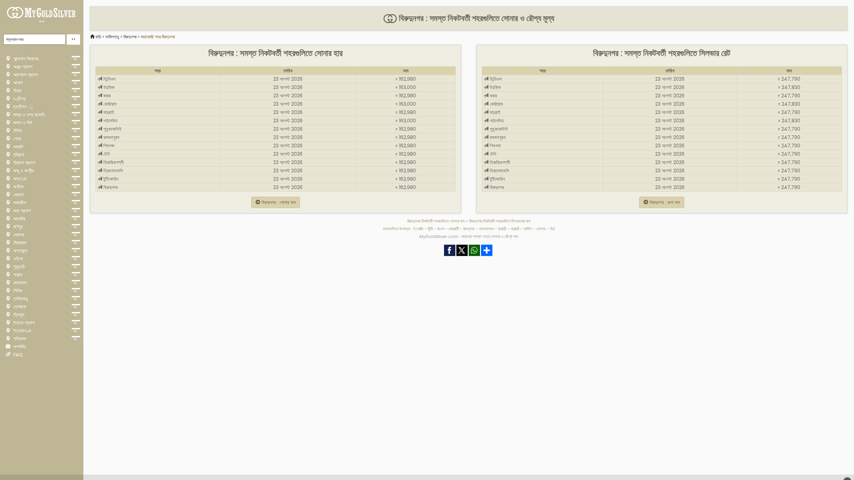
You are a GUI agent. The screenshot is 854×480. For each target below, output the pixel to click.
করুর (106, 95)
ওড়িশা (17, 258)
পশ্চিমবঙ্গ (19, 338)
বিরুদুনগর (129, 37)
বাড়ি (98, 37)
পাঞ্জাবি (514, 229)
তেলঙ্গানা (19, 306)
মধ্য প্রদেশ (21, 210)
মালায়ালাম (486, 229)
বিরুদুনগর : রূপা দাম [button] (664, 202)
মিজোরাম (19, 242)
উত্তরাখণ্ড (21, 330)
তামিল (527, 229)
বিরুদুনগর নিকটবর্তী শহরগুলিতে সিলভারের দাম (499, 221)
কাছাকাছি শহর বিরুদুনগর (158, 37)
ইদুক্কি (108, 87)
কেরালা (18, 194)
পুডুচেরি (18, 266)
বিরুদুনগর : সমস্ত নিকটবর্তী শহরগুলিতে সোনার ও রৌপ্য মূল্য (475, 18)
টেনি (106, 154)
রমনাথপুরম (110, 137)
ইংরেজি (418, 229)
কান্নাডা (469, 229)
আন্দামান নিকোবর (25, 58)
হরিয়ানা (18, 154)
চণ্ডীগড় (19, 98)
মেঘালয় (18, 234)
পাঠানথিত (110, 120)
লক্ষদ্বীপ (19, 202)
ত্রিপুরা (18, 314)
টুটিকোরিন (110, 179)
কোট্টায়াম (109, 104)
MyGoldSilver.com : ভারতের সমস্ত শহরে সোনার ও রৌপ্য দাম (468, 236)
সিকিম (17, 290)
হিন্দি (430, 229)
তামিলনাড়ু (20, 298)
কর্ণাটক (18, 186)
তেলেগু (541, 229)
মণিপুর (17, 226)
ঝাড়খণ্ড (19, 178)
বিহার (16, 90)
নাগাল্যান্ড (20, 250)
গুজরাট (17, 146)
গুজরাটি (454, 229)
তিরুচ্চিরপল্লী (113, 162)
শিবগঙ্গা (108, 145)
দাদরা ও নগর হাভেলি (28, 114)
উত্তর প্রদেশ (23, 322)
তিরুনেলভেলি (112, 170)
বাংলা (41, 21)
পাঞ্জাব (17, 274)
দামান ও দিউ (22, 122)
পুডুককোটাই (111, 129)
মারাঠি (502, 229)
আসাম (17, 82)
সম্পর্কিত (19, 346)
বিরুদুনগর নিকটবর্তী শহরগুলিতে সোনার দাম (436, 221)
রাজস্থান (19, 282)
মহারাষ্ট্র (18, 218)
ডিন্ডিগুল (108, 79)
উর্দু (552, 229)
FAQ (17, 354)
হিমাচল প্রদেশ (23, 162)
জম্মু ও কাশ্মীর (23, 170)
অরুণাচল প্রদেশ (25, 74)
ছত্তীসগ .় (22, 106)
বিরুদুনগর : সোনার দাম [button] (278, 202)
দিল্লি (17, 130)
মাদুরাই (108, 112)
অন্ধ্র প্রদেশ (22, 66)
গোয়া (16, 138)
